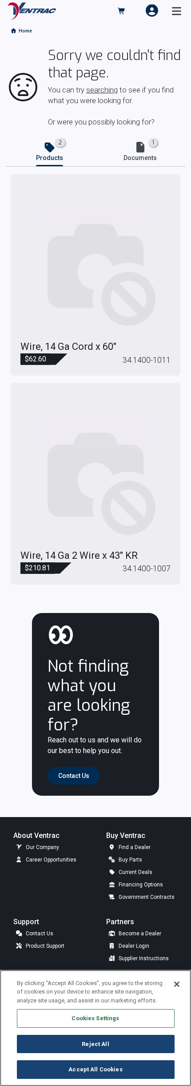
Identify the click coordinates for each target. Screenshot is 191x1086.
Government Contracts (146, 897)
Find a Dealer (134, 847)
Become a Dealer (139, 933)
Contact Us (38, 933)
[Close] (177, 984)
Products (49, 157)
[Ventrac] (31, 10)
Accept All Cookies (95, 1069)
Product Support (44, 946)
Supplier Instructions (143, 958)
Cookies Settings (95, 1018)
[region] (95, 1028)
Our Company (41, 847)
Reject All (95, 1044)
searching (102, 89)
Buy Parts (129, 860)
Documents (140, 157)
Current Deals (134, 872)
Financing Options (140, 885)
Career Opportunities (50, 860)
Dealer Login (133, 946)
